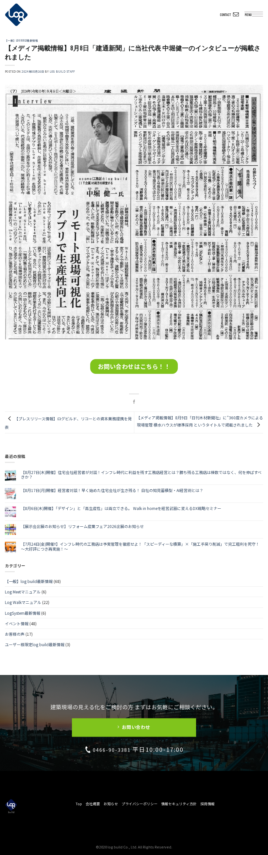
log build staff (62, 71)
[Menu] (259, 15)
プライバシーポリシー (140, 803)
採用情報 (207, 803)
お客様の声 (15, 634)
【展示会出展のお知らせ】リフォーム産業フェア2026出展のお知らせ (82, 526)
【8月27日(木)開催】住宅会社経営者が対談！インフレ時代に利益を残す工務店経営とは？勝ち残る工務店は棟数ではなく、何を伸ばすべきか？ (141, 475)
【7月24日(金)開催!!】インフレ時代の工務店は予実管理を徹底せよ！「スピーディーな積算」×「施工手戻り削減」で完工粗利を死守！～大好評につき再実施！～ (140, 546)
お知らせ (111, 803)
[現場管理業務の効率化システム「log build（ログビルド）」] (16, 14)
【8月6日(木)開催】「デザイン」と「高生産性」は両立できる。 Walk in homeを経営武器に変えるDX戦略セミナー (121, 508)
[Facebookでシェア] (134, 402)
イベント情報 (16, 623)
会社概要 (93, 803)
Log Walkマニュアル (23, 602)
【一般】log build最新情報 (21, 40)
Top (78, 803)
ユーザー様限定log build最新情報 (34, 644)
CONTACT (225, 14)
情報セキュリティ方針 (179, 803)
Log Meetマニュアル (23, 591)
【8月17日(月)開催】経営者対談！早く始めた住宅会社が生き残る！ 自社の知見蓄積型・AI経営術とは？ (112, 490)
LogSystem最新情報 (22, 613)
